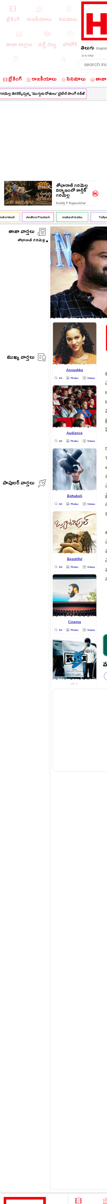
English (101, 48)
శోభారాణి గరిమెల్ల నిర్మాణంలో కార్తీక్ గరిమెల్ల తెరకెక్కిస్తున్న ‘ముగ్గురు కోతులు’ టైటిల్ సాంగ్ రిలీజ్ (72, 190)
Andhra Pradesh (37, 217)
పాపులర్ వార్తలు (19, 484)
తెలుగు (87, 49)
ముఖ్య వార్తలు (21, 358)
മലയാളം (87, 56)
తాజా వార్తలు (22, 232)
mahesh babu (71, 217)
